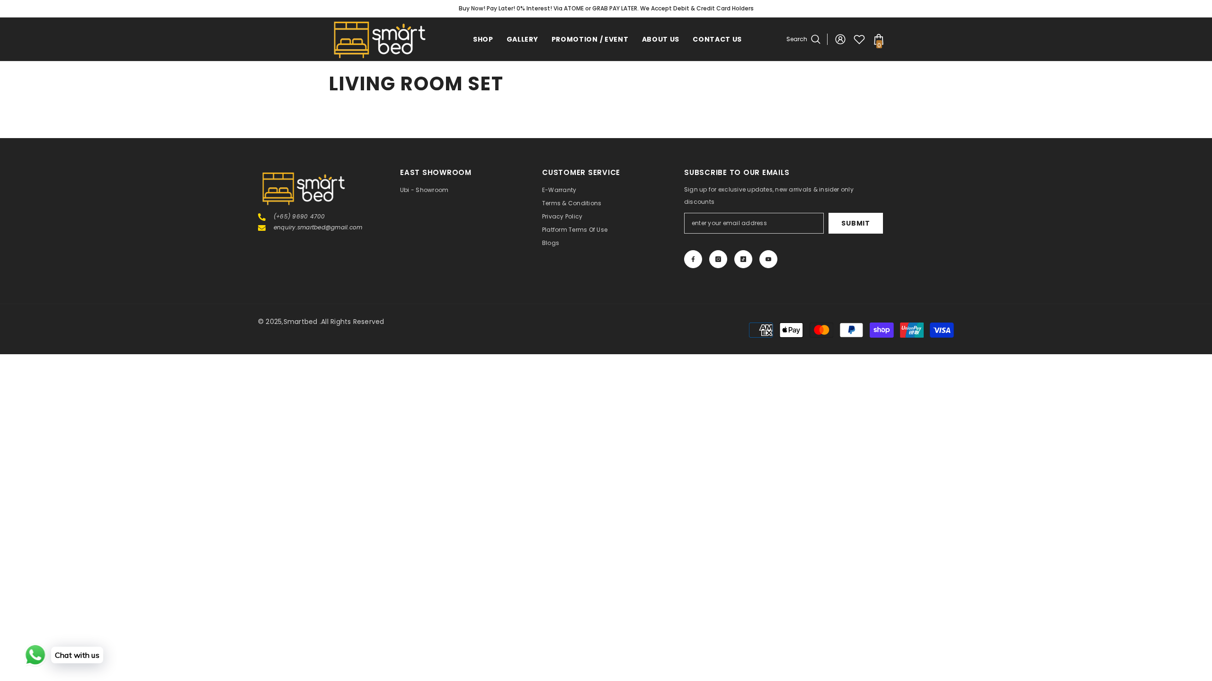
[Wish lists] (859, 39)
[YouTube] (768, 259)
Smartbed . (302, 321)
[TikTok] (743, 259)
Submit (855, 223)
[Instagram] (718, 259)
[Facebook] (693, 259)
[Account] (840, 39)
